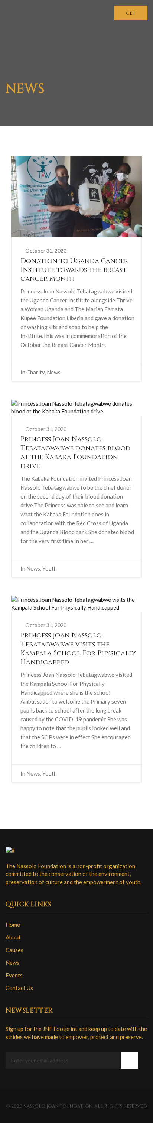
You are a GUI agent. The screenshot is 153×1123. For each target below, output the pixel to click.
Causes (14, 950)
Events (14, 975)
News (54, 372)
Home (13, 924)
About (13, 937)
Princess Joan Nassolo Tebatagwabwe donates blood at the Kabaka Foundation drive (75, 453)
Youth (49, 568)
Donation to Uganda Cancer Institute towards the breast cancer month (74, 269)
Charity (35, 372)
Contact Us (19, 987)
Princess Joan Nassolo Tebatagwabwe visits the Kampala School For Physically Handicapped (78, 649)
